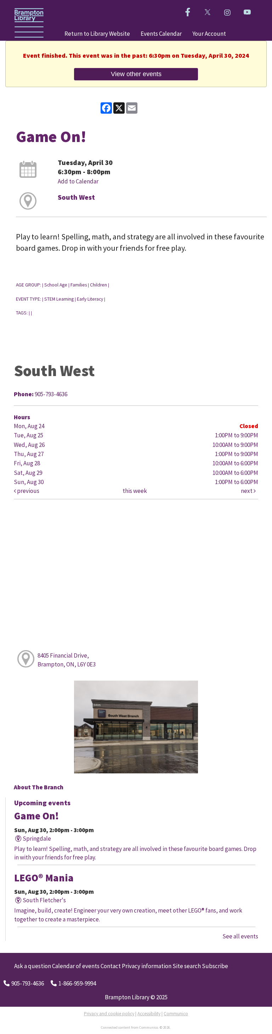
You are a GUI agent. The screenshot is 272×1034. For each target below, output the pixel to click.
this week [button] (135, 491)
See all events (240, 936)
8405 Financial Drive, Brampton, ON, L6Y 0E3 (67, 660)
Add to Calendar (78, 181)
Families (78, 285)
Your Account (209, 34)
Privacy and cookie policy (109, 1014)
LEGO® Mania (44, 877)
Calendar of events (76, 966)
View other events (136, 74)
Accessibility (148, 1014)
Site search (186, 966)
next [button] (247, 491)
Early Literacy (90, 299)
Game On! (36, 815)
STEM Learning (59, 299)
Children (98, 285)
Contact (111, 966)
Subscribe (215, 966)
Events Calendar (161, 34)
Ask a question (32, 966)
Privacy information (146, 966)
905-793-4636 (27, 983)
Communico (176, 1014)
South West (76, 197)
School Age (55, 285)
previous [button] (27, 491)
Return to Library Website (97, 34)
